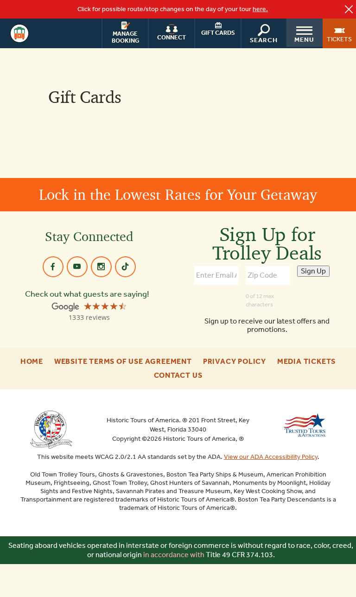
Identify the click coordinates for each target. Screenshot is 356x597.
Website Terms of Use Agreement (123, 361)
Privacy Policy (234, 361)
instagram (101, 266)
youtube (77, 266)
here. (260, 9)
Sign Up (313, 271)
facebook (53, 266)
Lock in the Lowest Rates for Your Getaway (178, 194)
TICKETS (339, 39)
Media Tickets (306, 361)
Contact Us (178, 375)
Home (31, 361)
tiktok (125, 266)
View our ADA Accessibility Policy (271, 457)
